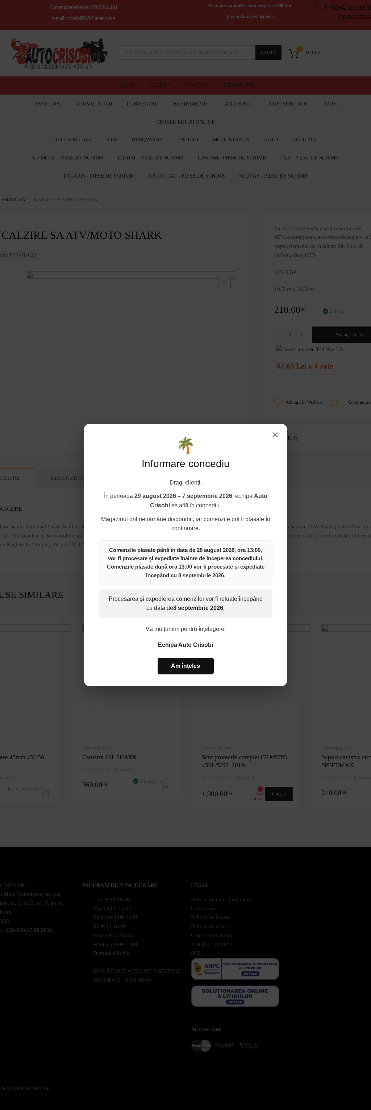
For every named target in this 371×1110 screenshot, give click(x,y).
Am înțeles (185, 666)
